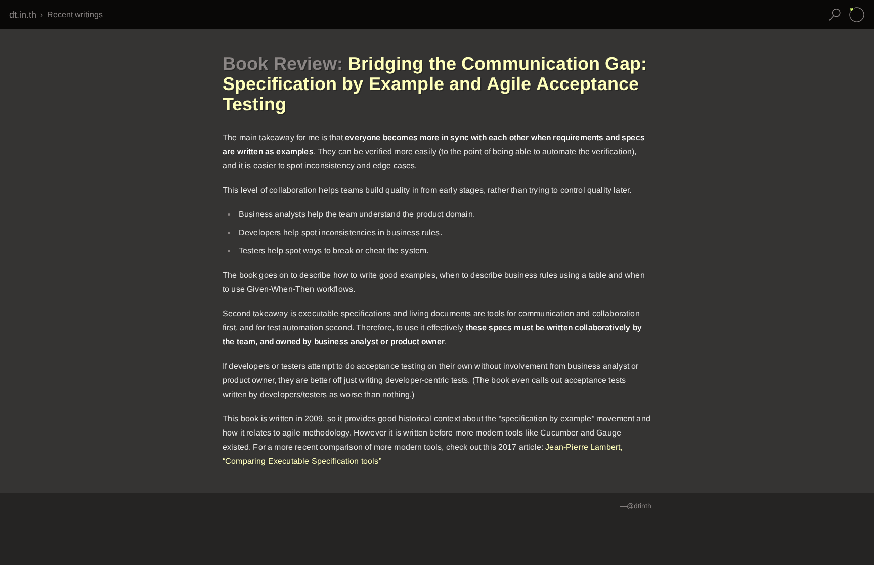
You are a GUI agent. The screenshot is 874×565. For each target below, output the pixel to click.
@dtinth (639, 506)
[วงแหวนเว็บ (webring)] (857, 15)
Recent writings (75, 14)
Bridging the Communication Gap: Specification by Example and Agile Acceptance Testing (435, 83)
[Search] (834, 15)
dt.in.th (22, 15)
